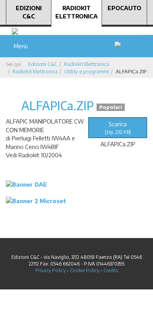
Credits (111, 270)
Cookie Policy (84, 270)
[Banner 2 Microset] (36, 200)
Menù (19, 45)
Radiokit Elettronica (76, 12)
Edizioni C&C (29, 12)
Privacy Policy (50, 270)
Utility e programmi (86, 71)
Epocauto (124, 7)
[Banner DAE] (26, 183)
